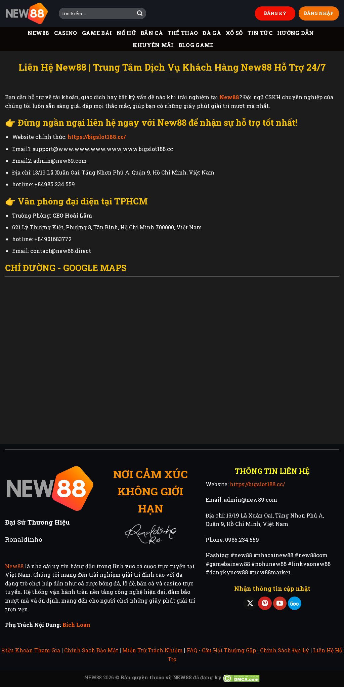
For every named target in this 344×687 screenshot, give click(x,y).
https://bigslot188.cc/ (257, 484)
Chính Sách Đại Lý (284, 650)
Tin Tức (260, 32)
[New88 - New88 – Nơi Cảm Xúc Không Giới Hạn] (27, 13)
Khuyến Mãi (153, 44)
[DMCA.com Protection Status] (241, 677)
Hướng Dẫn (295, 32)
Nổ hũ (126, 32)
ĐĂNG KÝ (275, 13)
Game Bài (97, 32)
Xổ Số (234, 32)
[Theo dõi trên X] (250, 603)
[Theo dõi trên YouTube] (280, 603)
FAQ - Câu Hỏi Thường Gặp (221, 650)
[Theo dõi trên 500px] (294, 603)
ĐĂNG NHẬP (319, 13)
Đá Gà (212, 32)
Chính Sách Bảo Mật (91, 650)
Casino (65, 32)
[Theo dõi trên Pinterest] (264, 603)
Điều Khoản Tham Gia (31, 650)
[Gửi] (140, 13)
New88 (38, 32)
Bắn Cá (151, 32)
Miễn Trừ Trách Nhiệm (152, 650)
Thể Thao (183, 32)
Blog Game (196, 44)
